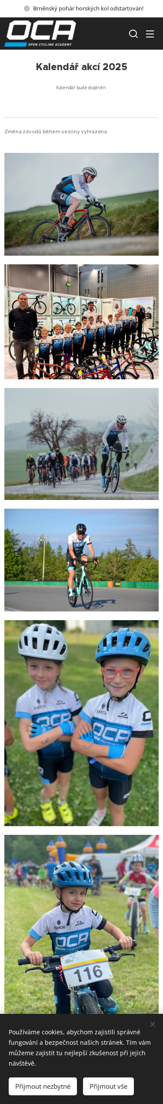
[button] (132, 33)
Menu (150, 33)
